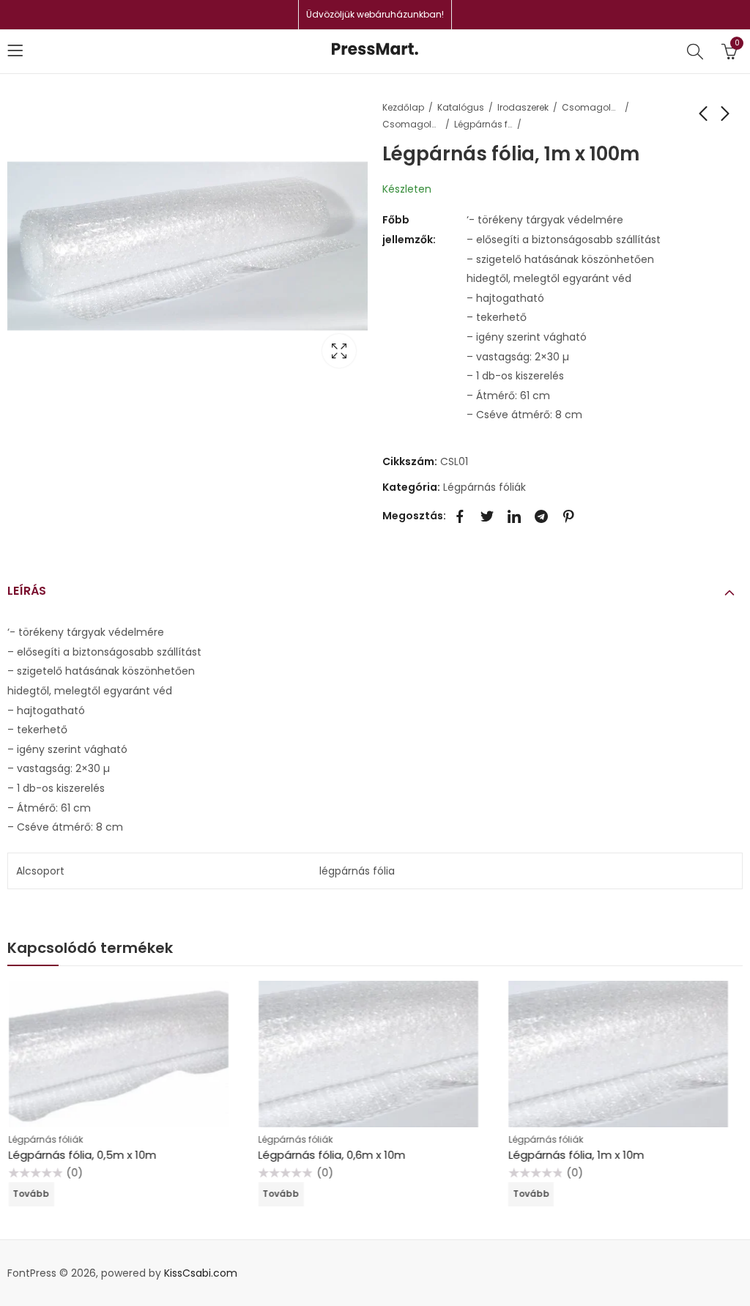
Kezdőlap (403, 107)
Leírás (26, 590)
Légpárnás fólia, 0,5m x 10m (82, 1154)
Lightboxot (339, 351)
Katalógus (460, 107)
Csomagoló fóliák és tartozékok (411, 124)
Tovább (30, 1193)
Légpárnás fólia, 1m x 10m (575, 1154)
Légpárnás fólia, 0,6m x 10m (331, 1154)
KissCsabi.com (200, 1273)
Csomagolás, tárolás (591, 107)
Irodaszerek (523, 107)
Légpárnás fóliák (483, 124)
